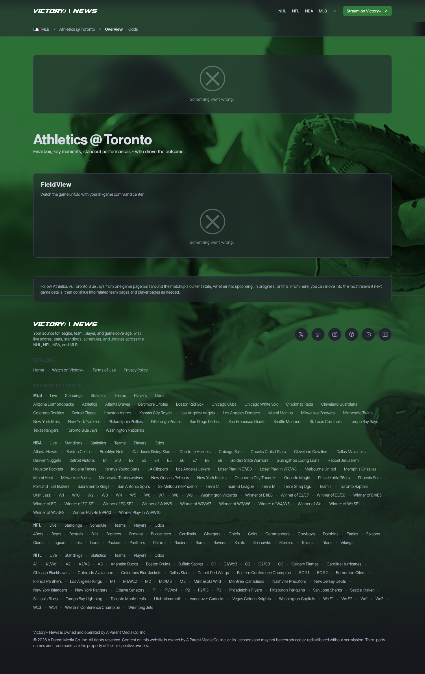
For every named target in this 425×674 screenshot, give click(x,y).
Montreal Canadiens (246, 581)
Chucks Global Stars (268, 451)
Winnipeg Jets (140, 607)
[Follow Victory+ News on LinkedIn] (385, 334)
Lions (94, 542)
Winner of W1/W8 (157, 503)
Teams (120, 395)
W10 (76, 494)
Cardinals (187, 533)
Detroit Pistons (82, 460)
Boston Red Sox (190, 404)
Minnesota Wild (207, 581)
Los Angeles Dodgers (241, 412)
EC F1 (304, 572)
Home (38, 369)
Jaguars (59, 542)
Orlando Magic (297, 477)
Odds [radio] (133, 29)
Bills (94, 533)
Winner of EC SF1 (79, 503)
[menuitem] (282, 11)
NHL (37, 556)
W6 (147, 494)
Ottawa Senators (130, 589)
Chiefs (234, 533)
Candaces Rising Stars (151, 451)
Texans (307, 542)
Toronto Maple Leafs (128, 598)
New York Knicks (212, 477)
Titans (327, 542)
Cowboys (306, 533)
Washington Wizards (219, 494)
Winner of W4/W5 (274, 503)
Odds (160, 395)
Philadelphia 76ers (334, 477)
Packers (114, 542)
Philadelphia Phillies (126, 421)
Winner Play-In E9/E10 (92, 512)
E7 (195, 460)
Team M (269, 486)
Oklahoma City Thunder (255, 477)
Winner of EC (44, 503)
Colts (252, 533)
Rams (201, 542)
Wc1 (364, 598)
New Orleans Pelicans (170, 477)
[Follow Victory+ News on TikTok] (318, 334)
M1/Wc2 (130, 581)
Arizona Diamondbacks (53, 404)
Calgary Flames (305, 563)
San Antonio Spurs (134, 486)
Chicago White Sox (261, 404)
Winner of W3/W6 (234, 503)
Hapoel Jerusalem (343, 460)
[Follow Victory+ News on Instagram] (334, 334)
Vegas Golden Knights (251, 598)
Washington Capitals (297, 598)
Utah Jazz (42, 494)
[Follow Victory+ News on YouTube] (368, 334)
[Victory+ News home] (65, 324)
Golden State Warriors (249, 460)
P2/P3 (203, 589)
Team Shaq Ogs (297, 486)
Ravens (220, 542)
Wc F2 (346, 598)
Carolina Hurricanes (344, 563)
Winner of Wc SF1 (344, 503)
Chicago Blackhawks (51, 572)
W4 (119, 494)
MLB (37, 396)
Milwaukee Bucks (76, 477)
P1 (154, 589)
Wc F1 (328, 598)
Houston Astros (117, 412)
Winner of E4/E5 (367, 494)
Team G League (240, 486)
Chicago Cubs (224, 404)
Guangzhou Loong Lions (298, 460)
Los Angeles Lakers (193, 468)
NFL (37, 525)
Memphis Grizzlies (360, 468)
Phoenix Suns (370, 477)
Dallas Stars (179, 572)
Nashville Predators (289, 581)
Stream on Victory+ (364, 10)
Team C (212, 486)
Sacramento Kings (94, 486)
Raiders (181, 542)
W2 (91, 494)
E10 (118, 460)
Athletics (89, 404)
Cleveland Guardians (339, 404)
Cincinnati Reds (299, 404)
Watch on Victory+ (68, 369)
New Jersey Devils (330, 581)
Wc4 (53, 607)
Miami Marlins (280, 412)
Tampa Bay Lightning (84, 598)
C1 (213, 563)
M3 (183, 581)
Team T (325, 486)
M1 (112, 581)
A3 (100, 563)
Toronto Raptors (354, 486)
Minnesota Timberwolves (121, 477)
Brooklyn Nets (112, 451)
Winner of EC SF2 (118, 503)
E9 (220, 460)
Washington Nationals (125, 430)
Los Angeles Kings (86, 581)
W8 (175, 494)
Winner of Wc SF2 (48, 512)
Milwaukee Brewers (318, 412)
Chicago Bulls (231, 451)
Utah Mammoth (168, 598)
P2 (187, 589)
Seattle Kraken (362, 589)
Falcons (373, 533)
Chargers (212, 533)
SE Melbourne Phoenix (177, 486)
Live (53, 395)
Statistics (98, 395)
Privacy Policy (136, 369)
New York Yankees (84, 421)
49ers (38, 533)
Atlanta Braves (117, 404)
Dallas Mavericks (351, 451)
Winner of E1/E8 (259, 494)
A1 (35, 563)
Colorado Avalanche (95, 572)
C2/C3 (264, 563)
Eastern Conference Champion (264, 572)
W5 (133, 494)
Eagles (352, 533)
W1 (61, 494)
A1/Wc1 (51, 563)
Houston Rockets (48, 468)
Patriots (160, 542)
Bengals (76, 533)
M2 (148, 581)
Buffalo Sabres (190, 563)
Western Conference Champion (92, 607)
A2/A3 (84, 563)
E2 (131, 460)
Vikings (347, 542)
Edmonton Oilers (350, 572)
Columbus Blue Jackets (141, 572)
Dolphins (331, 533)
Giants (39, 542)
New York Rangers (91, 589)
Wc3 (37, 607)
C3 (280, 563)
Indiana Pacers (84, 468)
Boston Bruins (158, 563)
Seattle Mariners (288, 421)
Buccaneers (161, 533)
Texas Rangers (46, 430)
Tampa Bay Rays (364, 421)
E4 (156, 460)
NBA (37, 443)
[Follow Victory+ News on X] (301, 334)
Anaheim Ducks (124, 563)
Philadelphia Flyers (245, 589)
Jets (78, 542)
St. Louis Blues (45, 598)
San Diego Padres (205, 421)
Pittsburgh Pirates (166, 421)
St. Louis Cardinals (326, 421)
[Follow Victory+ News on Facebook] (351, 334)
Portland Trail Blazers (51, 486)
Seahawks (262, 542)
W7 (161, 494)
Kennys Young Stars (122, 468)
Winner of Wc (309, 503)
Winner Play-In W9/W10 (139, 512)
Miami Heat (43, 477)
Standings (74, 395)
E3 (144, 460)
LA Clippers (157, 468)
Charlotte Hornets (195, 451)
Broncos (113, 533)
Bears (56, 533)
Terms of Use (104, 369)
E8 (207, 460)
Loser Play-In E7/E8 (235, 468)
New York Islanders (50, 589)
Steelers (286, 542)
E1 (105, 460)
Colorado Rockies (48, 412)
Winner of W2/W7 (195, 503)
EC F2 (322, 572)
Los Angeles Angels (197, 412)
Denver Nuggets (47, 460)
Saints (239, 542)
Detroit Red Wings (213, 572)
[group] (121, 29)
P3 (219, 589)
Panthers (137, 542)
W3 (105, 494)
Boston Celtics (79, 451)
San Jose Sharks (327, 589)
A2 (68, 563)
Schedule (98, 525)
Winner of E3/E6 (331, 494)
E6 (182, 460)
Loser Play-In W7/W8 (278, 468)
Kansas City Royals (155, 412)
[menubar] (302, 11)
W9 (189, 494)
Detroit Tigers (84, 412)
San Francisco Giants (246, 421)
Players (140, 395)
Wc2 (379, 598)
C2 (247, 563)
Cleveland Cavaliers (311, 451)
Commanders (277, 533)
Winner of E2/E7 (295, 494)
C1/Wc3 (230, 563)
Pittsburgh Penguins (287, 589)
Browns (136, 533)
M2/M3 (165, 581)
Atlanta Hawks (45, 451)
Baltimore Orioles (153, 404)
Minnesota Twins (358, 412)
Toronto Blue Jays (82, 430)
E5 (169, 460)
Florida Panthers (47, 581)
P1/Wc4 (171, 589)
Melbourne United (320, 468)
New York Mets (46, 421)
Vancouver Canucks (207, 598)
